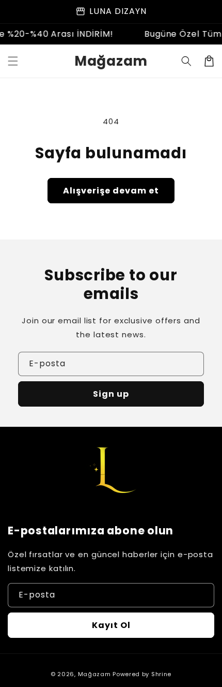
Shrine (161, 674)
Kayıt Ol (111, 625)
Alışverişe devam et (111, 191)
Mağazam (94, 674)
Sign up (111, 394)
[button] (13, 61)
